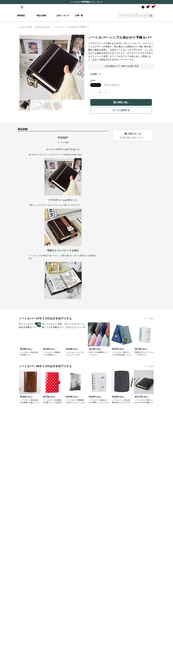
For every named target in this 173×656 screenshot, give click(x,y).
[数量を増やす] (106, 92)
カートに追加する (121, 110)
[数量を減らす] (94, 92)
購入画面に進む (121, 102)
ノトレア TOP (25, 27)
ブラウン (95, 85)
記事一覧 (79, 15)
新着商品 (21, 15)
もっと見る (149, 318)
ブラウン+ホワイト (112, 85)
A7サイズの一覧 (42, 27)
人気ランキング (62, 15)
